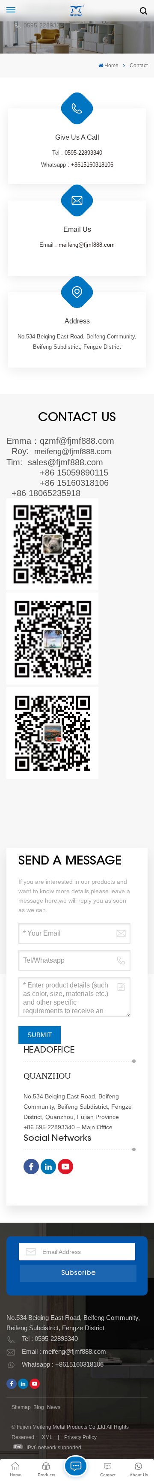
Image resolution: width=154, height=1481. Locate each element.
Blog (38, 1407)
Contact (139, 66)
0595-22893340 (45, 25)
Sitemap (21, 1407)
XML (47, 1437)
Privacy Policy (80, 1437)
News (53, 1407)
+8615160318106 (92, 165)
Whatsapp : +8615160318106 (63, 1364)
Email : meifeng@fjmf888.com (64, 1351)
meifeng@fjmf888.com (87, 245)
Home (111, 66)
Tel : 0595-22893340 (50, 1338)
